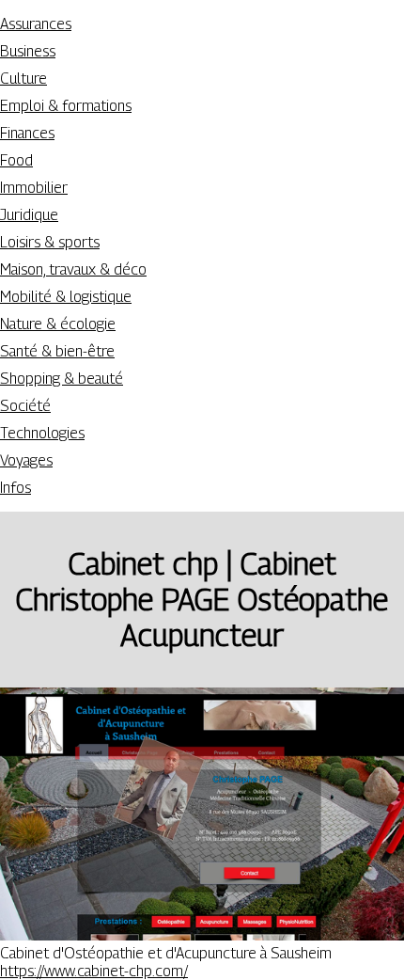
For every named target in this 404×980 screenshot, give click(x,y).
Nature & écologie (58, 324)
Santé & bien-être (57, 351)
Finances (27, 133)
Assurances (35, 24)
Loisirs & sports (50, 242)
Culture (23, 78)
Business (27, 51)
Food (16, 160)
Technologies (42, 433)
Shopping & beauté (61, 378)
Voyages (26, 460)
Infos (15, 488)
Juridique (29, 215)
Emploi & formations (66, 106)
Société (25, 406)
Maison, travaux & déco (73, 269)
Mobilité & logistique (66, 297)
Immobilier (34, 188)
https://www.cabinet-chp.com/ (94, 971)
